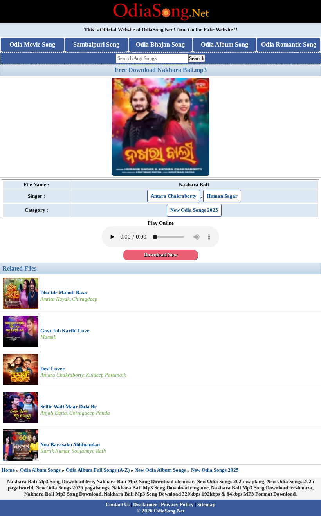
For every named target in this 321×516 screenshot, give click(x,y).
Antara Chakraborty (174, 196)
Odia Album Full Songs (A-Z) (98, 470)
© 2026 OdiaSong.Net (160, 511)
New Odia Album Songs (160, 470)
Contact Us (118, 504)
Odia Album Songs (40, 470)
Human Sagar (222, 196)
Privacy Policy (177, 504)
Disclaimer (145, 504)
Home (8, 470)
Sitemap (206, 504)
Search (196, 58)
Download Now (160, 255)
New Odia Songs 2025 (194, 210)
